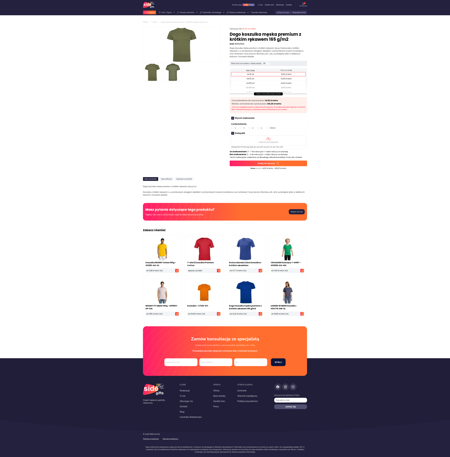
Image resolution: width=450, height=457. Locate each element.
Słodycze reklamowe (237, 12)
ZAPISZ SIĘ (290, 407)
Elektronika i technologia (211, 12)
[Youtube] (293, 387)
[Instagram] (285, 387)
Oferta (145, 22)
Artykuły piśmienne (187, 12)
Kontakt (289, 5)
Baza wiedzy (219, 396)
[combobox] (275, 202)
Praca (216, 406)
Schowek (242, 390)
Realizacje (280, 5)
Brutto (251, 5)
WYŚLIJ (278, 362)
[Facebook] (277, 387)
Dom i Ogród (166, 12)
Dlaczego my (186, 401)
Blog (182, 411)
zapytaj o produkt (195, 270)
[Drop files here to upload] (268, 140)
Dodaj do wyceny (266, 163)
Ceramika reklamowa (259, 12)
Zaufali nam (269, 5)
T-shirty (154, 22)
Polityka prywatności (247, 401)
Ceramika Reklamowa (191, 417)
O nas (260, 5)
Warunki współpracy (247, 396)
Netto (245, 5)
